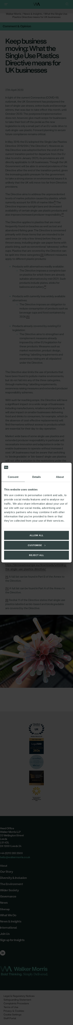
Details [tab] (36, 476)
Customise (35, 545)
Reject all (36, 555)
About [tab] (60, 476)
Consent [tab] (13, 476)
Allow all (36, 535)
